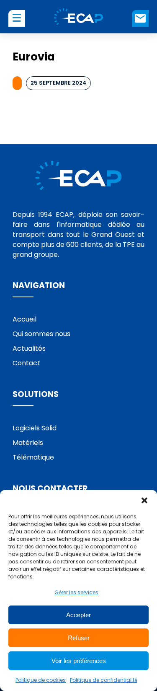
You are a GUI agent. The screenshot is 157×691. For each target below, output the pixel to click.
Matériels (28, 442)
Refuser (79, 637)
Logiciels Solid (35, 428)
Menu (17, 17)
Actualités (29, 348)
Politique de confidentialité (103, 679)
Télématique (33, 457)
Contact (140, 18)
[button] (144, 500)
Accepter (78, 614)
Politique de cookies (40, 679)
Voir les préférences (78, 660)
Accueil (24, 319)
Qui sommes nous (41, 334)
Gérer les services (76, 592)
